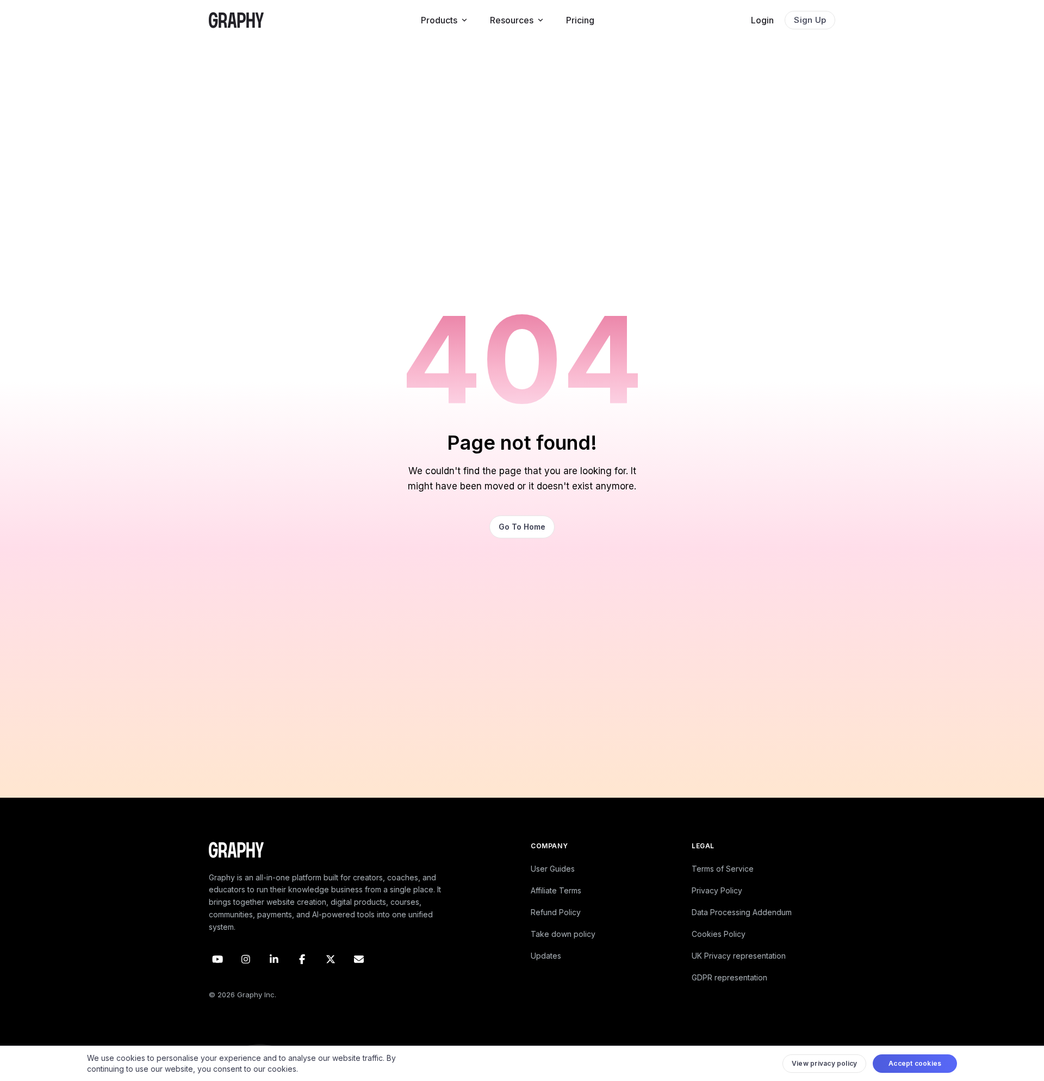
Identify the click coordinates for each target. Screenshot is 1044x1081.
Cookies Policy (718, 934)
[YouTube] (217, 959)
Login (762, 20)
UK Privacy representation (739, 955)
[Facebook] (302, 959)
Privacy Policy (717, 890)
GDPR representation (729, 977)
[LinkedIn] (274, 959)
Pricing (580, 20)
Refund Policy (556, 912)
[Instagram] (245, 959)
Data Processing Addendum (742, 912)
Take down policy (563, 934)
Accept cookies (914, 1063)
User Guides (553, 868)
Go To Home (522, 526)
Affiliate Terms (556, 890)
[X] (330, 959)
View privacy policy (824, 1063)
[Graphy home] (236, 20)
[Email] (359, 959)
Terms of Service (723, 868)
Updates (546, 955)
